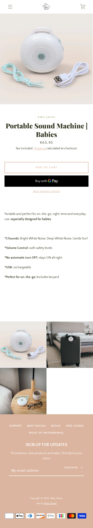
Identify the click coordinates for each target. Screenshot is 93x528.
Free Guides (75, 425)
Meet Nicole (36, 425)
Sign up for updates (46, 445)
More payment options (46, 191)
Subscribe (71, 468)
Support (15, 425)
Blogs (56, 425)
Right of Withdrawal (46, 432)
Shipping (40, 148)
